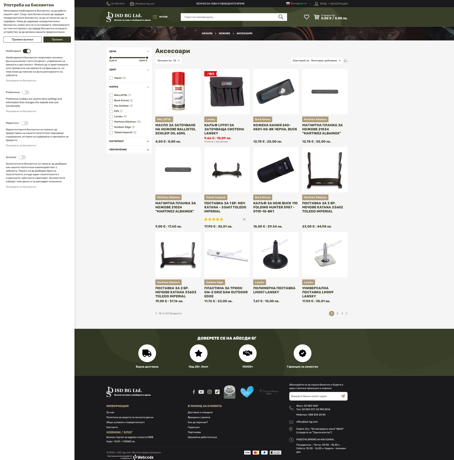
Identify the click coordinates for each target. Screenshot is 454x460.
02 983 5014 (323, 409)
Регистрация (339, 3)
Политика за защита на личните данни (129, 417)
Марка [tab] (113, 86)
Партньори (194, 432)
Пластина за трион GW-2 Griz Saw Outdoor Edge (226, 292)
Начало (207, 33)
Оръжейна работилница (202, 437)
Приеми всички (22, 39)
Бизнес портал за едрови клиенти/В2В (129, 437)
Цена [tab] (112, 51)
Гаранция (194, 427)
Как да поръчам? (198, 422)
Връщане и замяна (199, 417)
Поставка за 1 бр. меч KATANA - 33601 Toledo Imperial (225, 207)
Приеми (57, 39)
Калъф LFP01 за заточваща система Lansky (224, 129)
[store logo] (128, 17)
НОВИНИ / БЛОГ (119, 432)
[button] (296, 3)
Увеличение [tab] (118, 149)
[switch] (27, 51)
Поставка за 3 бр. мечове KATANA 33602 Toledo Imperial (322, 207)
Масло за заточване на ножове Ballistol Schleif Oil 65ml (175, 129)
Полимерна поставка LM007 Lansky (274, 290)
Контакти (112, 427)
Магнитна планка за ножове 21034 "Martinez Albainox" (322, 129)
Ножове (225, 33)
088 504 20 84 (317, 414)
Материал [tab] (116, 141)
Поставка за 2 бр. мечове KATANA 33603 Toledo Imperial (175, 292)
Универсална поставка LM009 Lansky (317, 292)
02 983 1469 (311, 405)
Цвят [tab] (112, 69)
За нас (110, 412)
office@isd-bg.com (307, 421)
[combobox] (234, 17)
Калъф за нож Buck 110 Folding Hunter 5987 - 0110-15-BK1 (275, 207)
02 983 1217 (308, 409)
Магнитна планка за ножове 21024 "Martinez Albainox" (175, 207)
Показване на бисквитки (21, 80)
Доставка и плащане (200, 412)
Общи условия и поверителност (125, 422)
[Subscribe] (344, 396)
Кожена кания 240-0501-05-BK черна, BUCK (275, 127)
